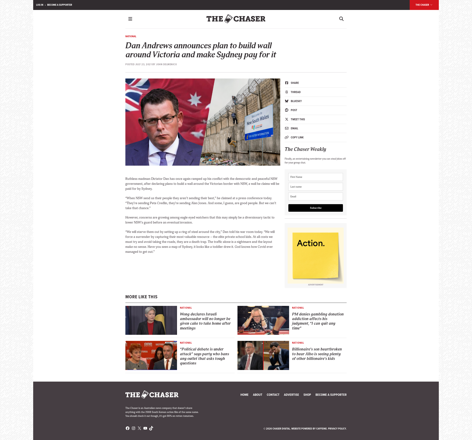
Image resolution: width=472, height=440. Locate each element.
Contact (273, 394)
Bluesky (296, 101)
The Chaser (423, 5)
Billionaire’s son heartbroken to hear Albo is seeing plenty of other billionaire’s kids (317, 354)
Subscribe (316, 207)
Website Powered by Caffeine (309, 429)
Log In (39, 5)
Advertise (291, 394)
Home (244, 394)
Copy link (297, 137)
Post (293, 110)
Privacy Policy (337, 429)
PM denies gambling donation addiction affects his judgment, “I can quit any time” (318, 321)
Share (294, 83)
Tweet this (297, 119)
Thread (295, 92)
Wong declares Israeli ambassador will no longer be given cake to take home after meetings (205, 321)
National (130, 36)
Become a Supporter (59, 5)
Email (294, 128)
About (257, 394)
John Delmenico (166, 64)
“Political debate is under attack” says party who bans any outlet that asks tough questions (204, 356)
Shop (307, 394)
